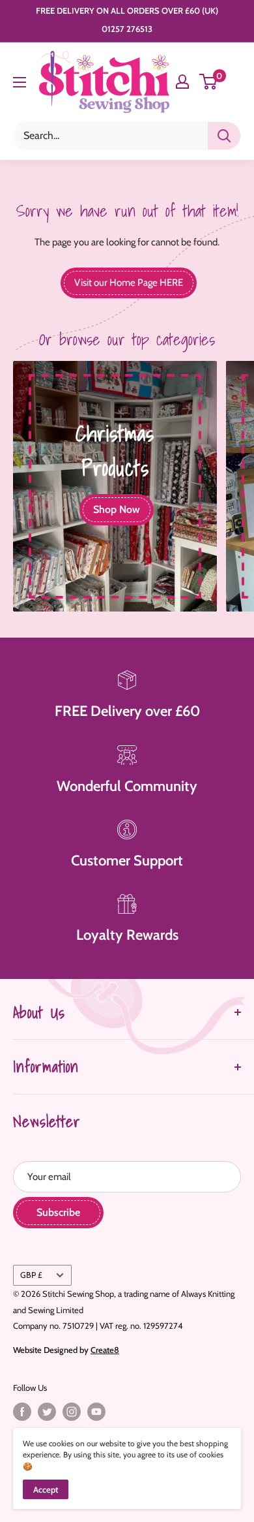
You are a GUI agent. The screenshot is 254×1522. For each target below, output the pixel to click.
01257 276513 (127, 28)
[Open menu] (19, 82)
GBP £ (31, 1275)
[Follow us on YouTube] (96, 1412)
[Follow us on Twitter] (47, 1412)
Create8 (105, 1349)
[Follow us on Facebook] (22, 1412)
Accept (45, 1489)
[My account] (182, 81)
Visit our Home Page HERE (128, 282)
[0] (209, 81)
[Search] (224, 135)
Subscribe (58, 1212)
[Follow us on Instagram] (72, 1412)
